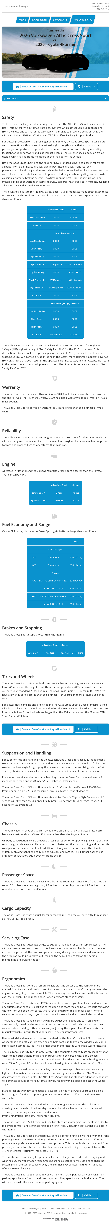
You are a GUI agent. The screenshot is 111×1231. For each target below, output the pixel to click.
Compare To (60, 19)
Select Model (39, 19)
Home (22, 19)
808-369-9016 (103, 9)
